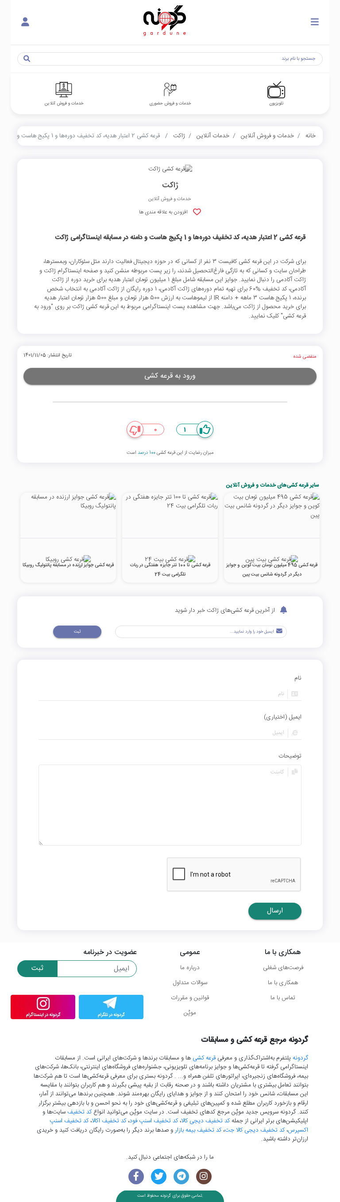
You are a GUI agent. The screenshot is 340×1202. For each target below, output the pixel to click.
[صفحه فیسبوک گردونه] (136, 1176)
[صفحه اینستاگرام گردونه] (204, 1176)
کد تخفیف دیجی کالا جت (254, 1130)
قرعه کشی (204, 1058)
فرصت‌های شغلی (283, 968)
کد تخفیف (79, 1112)
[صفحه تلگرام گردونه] (181, 1176)
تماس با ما (282, 998)
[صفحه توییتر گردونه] (158, 1176)
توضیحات (289, 756)
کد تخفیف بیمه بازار (198, 1130)
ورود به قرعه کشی (170, 376)
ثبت (77, 631)
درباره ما (190, 968)
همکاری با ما (283, 983)
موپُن (190, 1013)
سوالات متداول (190, 983)
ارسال (275, 911)
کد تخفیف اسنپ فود (153, 1121)
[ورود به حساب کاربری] (25, 22)
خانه (310, 136)
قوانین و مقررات (190, 998)
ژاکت (179, 136)
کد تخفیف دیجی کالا (205, 1121)
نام (297, 678)
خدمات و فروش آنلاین (267, 136)
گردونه (300, 1058)
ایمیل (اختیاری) (282, 717)
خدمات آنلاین (213, 136)
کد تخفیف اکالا (109, 1121)
